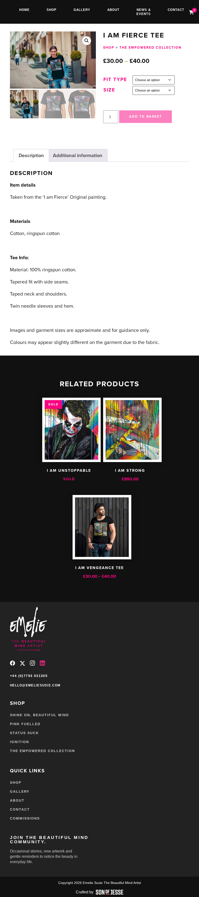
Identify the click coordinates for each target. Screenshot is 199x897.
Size (109, 89)
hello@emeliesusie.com (35, 685)
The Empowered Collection (150, 47)
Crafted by (84, 892)
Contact (176, 10)
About (113, 10)
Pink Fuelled (25, 724)
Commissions (25, 818)
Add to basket (145, 116)
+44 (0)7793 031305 (29, 676)
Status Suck (24, 733)
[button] (86, 40)
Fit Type (115, 79)
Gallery (82, 10)
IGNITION (19, 742)
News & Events (143, 12)
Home (24, 10)
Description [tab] (31, 155)
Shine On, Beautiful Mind (39, 715)
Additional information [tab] (77, 155)
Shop (52, 10)
